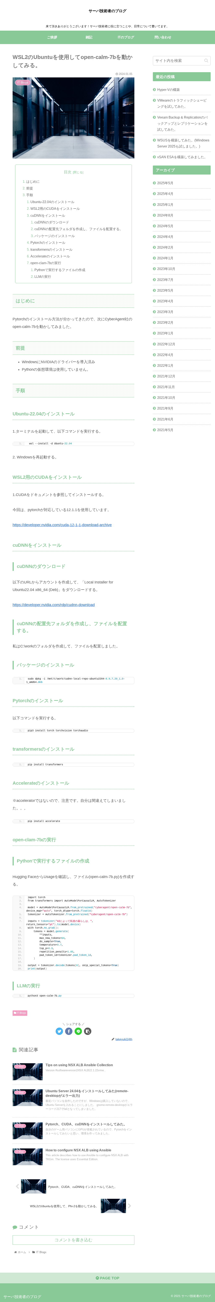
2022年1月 (165, 365)
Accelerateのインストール (50, 256)
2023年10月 (166, 269)
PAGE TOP (109, 1278)
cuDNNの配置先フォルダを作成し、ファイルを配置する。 (78, 229)
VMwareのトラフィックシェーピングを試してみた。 (182, 103)
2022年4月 (165, 355)
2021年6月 (165, 419)
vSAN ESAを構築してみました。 (182, 157)
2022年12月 (166, 344)
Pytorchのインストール (47, 242)
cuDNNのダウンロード (51, 222)
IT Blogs (21, 1012)
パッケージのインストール (54, 236)
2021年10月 (166, 397)
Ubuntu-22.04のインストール (52, 202)
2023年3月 (165, 312)
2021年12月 (166, 376)
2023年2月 (165, 322)
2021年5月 (165, 430)
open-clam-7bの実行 (45, 263)
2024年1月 (165, 258)
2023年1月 (165, 333)
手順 (29, 195)
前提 (29, 188)
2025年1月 (165, 204)
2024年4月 (165, 237)
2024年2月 (165, 247)
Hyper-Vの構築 (168, 89)
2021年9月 (165, 408)
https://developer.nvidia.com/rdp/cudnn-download (54, 605)
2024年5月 (165, 226)
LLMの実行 (42, 276)
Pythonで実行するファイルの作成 (59, 270)
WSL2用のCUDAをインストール (55, 208)
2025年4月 (165, 194)
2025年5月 (165, 183)
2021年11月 (166, 387)
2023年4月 (165, 301)
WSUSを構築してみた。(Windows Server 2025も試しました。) (183, 143)
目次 (67, 172)
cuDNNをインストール (47, 215)
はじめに (33, 181)
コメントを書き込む (73, 1240)
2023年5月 (165, 290)
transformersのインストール (51, 249)
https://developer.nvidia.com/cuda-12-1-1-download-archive (62, 525)
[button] (206, 60)
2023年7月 (165, 280)
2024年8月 (165, 215)
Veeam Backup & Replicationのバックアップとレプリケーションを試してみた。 (182, 123)
